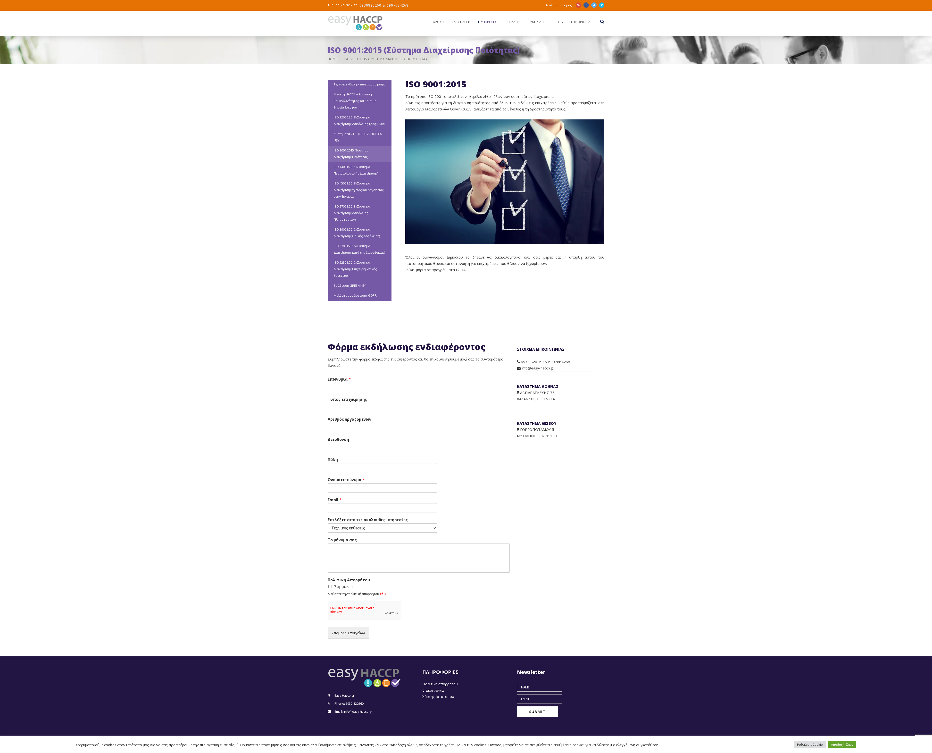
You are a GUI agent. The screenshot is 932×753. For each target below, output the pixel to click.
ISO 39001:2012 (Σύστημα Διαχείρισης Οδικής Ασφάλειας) (357, 232)
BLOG (559, 22)
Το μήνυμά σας (342, 540)
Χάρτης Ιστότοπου (438, 696)
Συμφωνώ (343, 586)
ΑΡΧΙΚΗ (438, 22)
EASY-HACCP (461, 22)
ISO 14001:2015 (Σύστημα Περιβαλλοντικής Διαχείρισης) (356, 170)
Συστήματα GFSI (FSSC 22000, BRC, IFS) (358, 137)
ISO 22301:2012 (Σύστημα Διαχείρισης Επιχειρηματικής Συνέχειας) (355, 269)
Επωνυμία (339, 379)
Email (334, 499)
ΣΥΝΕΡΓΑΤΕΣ (537, 22)
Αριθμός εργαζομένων (349, 419)
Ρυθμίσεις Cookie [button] (810, 744)
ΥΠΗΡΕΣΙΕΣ (489, 22)
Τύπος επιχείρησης (347, 399)
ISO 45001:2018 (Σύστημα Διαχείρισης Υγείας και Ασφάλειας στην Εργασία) (358, 190)
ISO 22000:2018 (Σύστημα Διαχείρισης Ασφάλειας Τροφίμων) (359, 120)
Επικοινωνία (433, 690)
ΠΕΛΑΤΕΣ (514, 22)
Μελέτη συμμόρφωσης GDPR (355, 295)
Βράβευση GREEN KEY (350, 285)
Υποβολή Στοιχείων (348, 632)
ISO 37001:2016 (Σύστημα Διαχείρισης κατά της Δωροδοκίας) (359, 249)
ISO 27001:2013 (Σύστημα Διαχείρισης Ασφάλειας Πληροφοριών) (352, 213)
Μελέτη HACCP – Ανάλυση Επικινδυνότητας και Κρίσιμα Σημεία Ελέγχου (355, 100)
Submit (537, 711)
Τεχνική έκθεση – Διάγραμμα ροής (359, 84)
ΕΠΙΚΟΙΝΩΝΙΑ (580, 22)
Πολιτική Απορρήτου (349, 580)
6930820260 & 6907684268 (383, 5)
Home (333, 59)
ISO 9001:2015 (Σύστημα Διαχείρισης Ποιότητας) (351, 153)
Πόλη (333, 459)
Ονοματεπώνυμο (346, 479)
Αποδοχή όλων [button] (842, 744)
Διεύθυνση (338, 439)
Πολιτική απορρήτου (440, 683)
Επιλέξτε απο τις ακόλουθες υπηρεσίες (368, 519)
